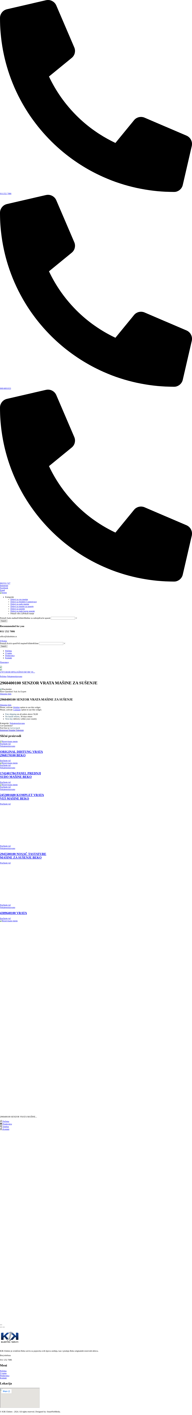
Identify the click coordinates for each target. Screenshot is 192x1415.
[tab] (96, 694)
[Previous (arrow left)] (1, 1327)
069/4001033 (5, 388)
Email (2, 590)
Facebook (4, 588)
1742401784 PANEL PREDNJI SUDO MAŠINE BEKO (20, 775)
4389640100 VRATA (13, 913)
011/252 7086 (5, 193)
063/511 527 (5, 583)
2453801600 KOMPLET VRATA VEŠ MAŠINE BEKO (22, 796)
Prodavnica (4, 1376)
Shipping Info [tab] (5, 694)
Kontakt (3, 1378)
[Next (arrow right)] (4, 1327)
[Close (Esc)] (1, 1324)
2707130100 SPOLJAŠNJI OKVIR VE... (17, 672)
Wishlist (16, 707)
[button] (3, 641)
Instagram (4, 585)
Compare (17, 710)
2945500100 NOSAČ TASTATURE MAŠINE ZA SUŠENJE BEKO (23, 855)
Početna (3, 676)
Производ (4, 662)
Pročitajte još (5, 744)
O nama (3, 1373)
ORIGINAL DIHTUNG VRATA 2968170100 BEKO (21, 753)
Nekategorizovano (14, 676)
